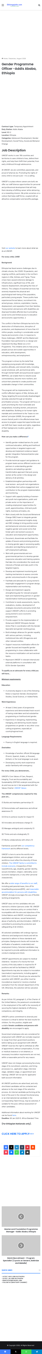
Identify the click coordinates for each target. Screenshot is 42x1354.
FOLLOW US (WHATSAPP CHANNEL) (15, 1282)
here (14, 1115)
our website (10, 248)
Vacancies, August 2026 (17, 58)
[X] (11, 1147)
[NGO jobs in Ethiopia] (14, 5)
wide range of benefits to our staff (23, 883)
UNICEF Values (20, 788)
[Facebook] (6, 1147)
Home (5, 58)
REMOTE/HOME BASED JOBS (12, 1280)
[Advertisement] (21, 33)
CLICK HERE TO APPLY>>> (18, 1134)
